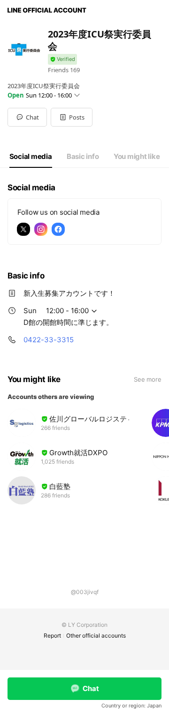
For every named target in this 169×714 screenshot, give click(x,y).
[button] (71, 117)
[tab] (30, 156)
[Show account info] (62, 59)
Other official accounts (96, 635)
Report (52, 635)
